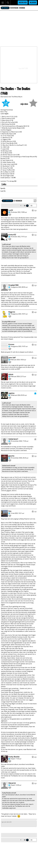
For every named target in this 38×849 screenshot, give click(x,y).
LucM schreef (6, 244)
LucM (10, 210)
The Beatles (7, 88)
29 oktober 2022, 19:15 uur (18, 237)
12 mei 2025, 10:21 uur (17, 513)
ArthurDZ (12, 234)
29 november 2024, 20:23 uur (19, 458)
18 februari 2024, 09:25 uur (18, 395)
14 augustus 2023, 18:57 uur (19, 314)
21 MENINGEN (18, 201)
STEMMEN (22, 8)
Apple (6, 114)
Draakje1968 (13, 285)
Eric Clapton (7, 130)
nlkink (10, 374)
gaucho (11, 456)
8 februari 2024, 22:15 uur (18, 376)
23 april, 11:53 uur (15, 759)
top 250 (14, 181)
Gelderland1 (13, 439)
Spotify (3, 188)
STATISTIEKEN (14, 8)
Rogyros (11, 312)
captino (11, 393)
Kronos (11, 344)
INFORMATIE (5, 8)
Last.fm (3, 191)
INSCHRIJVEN (23, 2)
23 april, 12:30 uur (15, 785)
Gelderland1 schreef (8, 466)
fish (9, 511)
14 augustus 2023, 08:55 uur (19, 287)
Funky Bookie (13, 757)
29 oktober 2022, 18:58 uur (18, 212)
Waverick (12, 783)
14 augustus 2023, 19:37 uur (19, 346)
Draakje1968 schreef (8, 322)
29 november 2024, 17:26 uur (19, 441)
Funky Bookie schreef (9, 793)
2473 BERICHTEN (7, 201)
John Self (12, 357)
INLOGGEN (33, 2)
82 (24, 206)
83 (27, 206)
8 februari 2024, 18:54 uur (18, 360)
